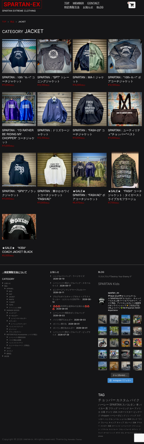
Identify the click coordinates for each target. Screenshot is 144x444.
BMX (129, 419)
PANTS (11, 299)
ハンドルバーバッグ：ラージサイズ (69, 276)
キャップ (120, 422)
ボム (122, 433)
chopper (105, 415)
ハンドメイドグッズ (16, 327)
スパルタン (129, 404)
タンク (135, 419)
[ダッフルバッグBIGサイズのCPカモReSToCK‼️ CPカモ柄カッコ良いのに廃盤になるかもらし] (125, 365)
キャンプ (112, 422)
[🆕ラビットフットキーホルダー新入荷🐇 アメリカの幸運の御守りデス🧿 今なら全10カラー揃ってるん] (137, 342)
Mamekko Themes (75, 439)
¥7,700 (125, 196)
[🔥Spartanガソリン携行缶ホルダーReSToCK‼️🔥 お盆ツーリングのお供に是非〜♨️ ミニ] (102, 342)
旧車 (134, 422)
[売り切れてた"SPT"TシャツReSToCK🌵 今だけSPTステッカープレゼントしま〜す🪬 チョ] (114, 354)
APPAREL (10, 289)
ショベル (123, 419)
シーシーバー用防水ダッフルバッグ (69, 313)
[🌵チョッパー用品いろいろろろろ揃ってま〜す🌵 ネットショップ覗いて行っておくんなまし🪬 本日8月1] (125, 319)
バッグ (133, 415)
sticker (100, 436)
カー (132, 408)
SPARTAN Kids (109, 284)
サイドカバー (113, 429)
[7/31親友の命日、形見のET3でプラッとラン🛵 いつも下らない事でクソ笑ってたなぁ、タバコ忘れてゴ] (114, 331)
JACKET (12, 297)
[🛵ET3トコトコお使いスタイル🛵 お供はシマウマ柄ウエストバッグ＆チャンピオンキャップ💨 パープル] (102, 365)
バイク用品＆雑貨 (15, 340)
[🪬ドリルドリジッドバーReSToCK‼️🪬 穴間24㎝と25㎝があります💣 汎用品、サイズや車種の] (137, 365)
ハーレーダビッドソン (120, 415)
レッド (112, 433)
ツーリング (123, 408)
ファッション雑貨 (15, 308)
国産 (109, 426)
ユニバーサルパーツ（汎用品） (20, 345)
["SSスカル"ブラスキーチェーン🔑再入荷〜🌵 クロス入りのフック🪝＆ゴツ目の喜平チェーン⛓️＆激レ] (114, 365)
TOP (66, 3)
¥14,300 (88, 80)
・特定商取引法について (14, 272)
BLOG (100, 7)
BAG (10, 291)
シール (116, 419)
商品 (5, 286)
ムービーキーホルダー (19, 318)
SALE (9, 348)
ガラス (118, 433)
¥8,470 (89, 196)
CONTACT (93, 3)
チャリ (109, 412)
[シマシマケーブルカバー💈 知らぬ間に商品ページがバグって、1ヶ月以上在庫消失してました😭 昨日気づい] (137, 319)
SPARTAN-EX (22, 4)
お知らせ (88, 7)
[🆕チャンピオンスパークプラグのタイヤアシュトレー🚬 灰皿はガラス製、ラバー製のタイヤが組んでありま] (125, 342)
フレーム (104, 422)
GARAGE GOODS (13, 310)
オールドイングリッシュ (133, 433)
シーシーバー (126, 426)
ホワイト (135, 429)
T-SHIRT (12, 302)
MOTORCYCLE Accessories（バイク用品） (22, 335)
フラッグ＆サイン (15, 332)
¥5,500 (17, 251)
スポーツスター (125, 412)
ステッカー (13, 321)
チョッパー (107, 400)
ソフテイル (104, 429)
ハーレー (103, 404)
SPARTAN (116, 404)
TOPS (11, 305)
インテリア (13, 313)
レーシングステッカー (19, 324)
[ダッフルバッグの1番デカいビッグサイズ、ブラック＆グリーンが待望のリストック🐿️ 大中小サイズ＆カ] (114, 342)
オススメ (10, 351)
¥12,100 (53, 80)
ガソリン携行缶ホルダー (64, 328)
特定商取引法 (71, 7)
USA (115, 412)
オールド (107, 433)
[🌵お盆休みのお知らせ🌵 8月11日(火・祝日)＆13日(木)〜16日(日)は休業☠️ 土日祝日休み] (125, 331)
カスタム (122, 400)
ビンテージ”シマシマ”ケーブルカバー (69, 289)
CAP (10, 294)
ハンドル (109, 419)
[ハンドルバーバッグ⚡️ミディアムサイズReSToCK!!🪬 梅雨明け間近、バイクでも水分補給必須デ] (125, 354)
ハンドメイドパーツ (16, 343)
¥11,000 (18, 80)
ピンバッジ (13, 329)
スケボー (104, 426)
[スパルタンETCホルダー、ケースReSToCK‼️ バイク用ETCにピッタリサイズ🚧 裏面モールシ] (137, 331)
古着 (103, 412)
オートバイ (116, 426)
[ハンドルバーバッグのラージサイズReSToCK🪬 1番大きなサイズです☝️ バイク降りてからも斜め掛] (102, 319)
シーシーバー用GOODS (17, 337)
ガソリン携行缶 (60, 324)
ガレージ (128, 422)
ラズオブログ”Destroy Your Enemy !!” (115, 276)
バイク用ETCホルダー (63, 319)
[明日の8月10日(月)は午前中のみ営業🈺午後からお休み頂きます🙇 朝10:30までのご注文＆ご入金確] (102, 331)
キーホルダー (13, 316)
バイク (135, 400)
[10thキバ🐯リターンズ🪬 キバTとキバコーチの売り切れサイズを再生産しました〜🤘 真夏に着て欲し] (102, 354)
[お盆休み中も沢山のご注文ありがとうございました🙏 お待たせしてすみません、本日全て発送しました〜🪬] (114, 319)
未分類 (6, 356)
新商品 (9, 354)
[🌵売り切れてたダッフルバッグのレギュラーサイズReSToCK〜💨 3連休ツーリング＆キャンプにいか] (137, 354)
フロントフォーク (125, 429)
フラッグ (113, 408)
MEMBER (78, 3)
